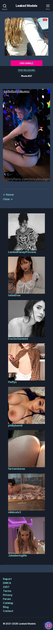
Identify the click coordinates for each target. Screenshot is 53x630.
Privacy (8, 594)
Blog (6, 607)
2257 (6, 586)
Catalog (8, 602)
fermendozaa (16, 468)
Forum (7, 598)
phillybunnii (15, 425)
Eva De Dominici (18, 338)
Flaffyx (12, 382)
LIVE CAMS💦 (26, 63)
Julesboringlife (17, 555)
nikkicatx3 (14, 512)
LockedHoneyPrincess (22, 252)
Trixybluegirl (26, 70)
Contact (8, 611)
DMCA (7, 582)
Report (7, 578)
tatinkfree (14, 295)
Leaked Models (26, 5)
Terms (7, 590)
